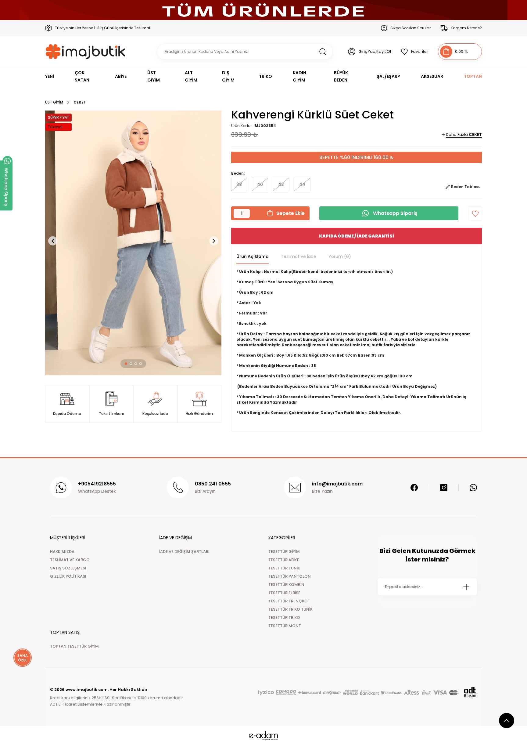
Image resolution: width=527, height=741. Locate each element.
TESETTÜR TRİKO (284, 617)
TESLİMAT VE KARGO (70, 560)
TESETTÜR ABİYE (283, 560)
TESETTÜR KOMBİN (286, 584)
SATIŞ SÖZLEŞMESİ (68, 568)
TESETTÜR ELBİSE (284, 593)
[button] (126, 363)
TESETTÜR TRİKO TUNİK (290, 609)
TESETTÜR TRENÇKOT (289, 601)
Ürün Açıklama (252, 256)
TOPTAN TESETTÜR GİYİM (74, 646)
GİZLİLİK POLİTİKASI (68, 576)
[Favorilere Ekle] (475, 213)
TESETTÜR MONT (284, 626)
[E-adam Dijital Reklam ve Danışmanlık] (263, 735)
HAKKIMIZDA (62, 551)
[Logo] (85, 51)
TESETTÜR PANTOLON (289, 576)
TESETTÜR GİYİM (284, 551)
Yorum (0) (339, 256)
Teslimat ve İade (298, 256)
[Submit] (466, 586)
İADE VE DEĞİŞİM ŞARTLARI (184, 551)
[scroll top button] (506, 720)
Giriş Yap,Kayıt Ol (374, 51)
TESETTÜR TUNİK (284, 568)
